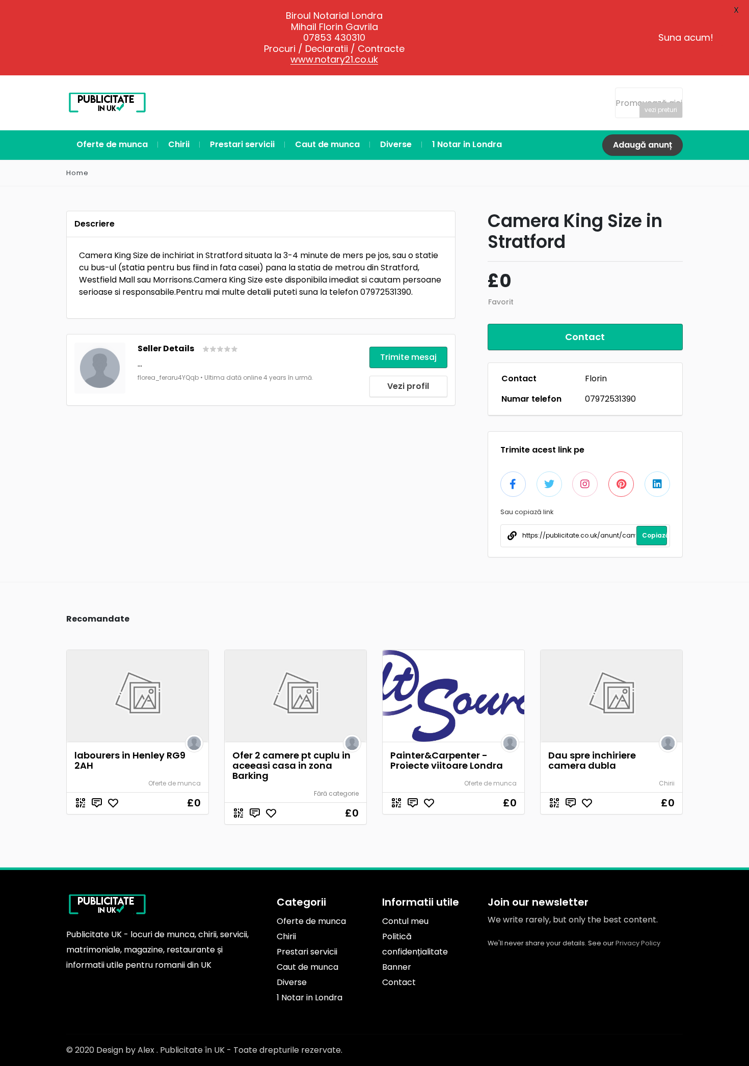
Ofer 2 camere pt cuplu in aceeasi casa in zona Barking (291, 765)
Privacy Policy (638, 943)
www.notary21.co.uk (334, 59)
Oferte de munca (174, 783)
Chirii (667, 783)
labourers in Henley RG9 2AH (129, 760)
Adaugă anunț (642, 145)
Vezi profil (408, 386)
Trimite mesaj (408, 357)
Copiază (654, 535)
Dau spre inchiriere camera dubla (592, 760)
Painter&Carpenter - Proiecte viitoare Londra (446, 760)
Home (77, 173)
